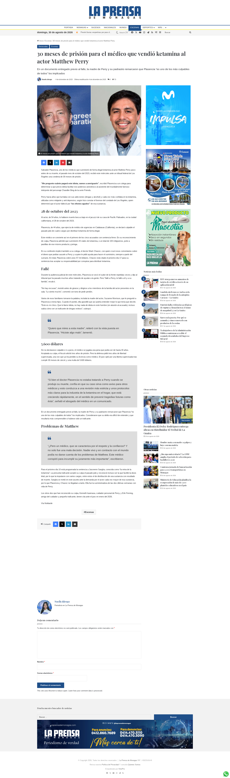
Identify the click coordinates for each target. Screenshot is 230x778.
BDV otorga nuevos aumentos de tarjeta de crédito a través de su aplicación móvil (174, 282)
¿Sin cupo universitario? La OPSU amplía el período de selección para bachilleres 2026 (175, 457)
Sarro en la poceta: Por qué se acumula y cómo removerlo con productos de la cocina (173, 320)
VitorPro (121, 769)
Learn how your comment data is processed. (85, 691)
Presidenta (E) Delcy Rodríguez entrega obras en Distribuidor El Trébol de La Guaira (166, 430)
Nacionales (110, 27)
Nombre (41, 662)
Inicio (41, 41)
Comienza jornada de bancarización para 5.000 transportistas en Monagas (176, 470)
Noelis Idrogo (47, 79)
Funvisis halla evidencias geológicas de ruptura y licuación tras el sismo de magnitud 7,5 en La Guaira (176, 308)
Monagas (81, 27)
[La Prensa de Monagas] (115, 12)
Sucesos (95, 27)
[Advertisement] (89, 565)
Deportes (148, 27)
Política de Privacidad (110, 765)
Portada (68, 27)
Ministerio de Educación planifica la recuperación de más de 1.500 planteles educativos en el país (175, 483)
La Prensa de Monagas (128, 760)
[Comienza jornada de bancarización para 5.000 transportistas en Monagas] (151, 471)
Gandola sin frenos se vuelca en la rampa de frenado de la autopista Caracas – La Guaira (175, 295)
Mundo (123, 27)
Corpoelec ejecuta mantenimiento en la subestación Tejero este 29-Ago (108, 32)
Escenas (134, 27)
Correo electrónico (45, 673)
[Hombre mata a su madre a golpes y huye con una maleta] (151, 446)
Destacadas (43, 47)
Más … (161, 27)
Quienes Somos (134, 765)
